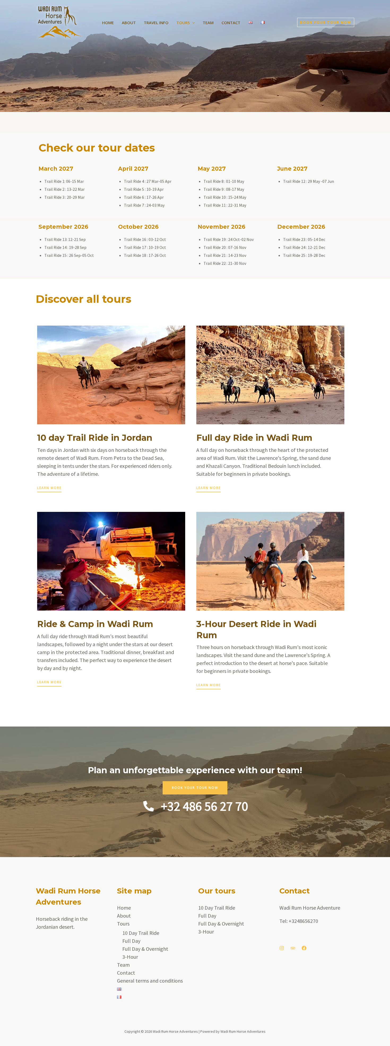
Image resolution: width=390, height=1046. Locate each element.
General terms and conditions (150, 980)
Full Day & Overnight (145, 948)
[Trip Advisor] (293, 948)
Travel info (156, 22)
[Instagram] (281, 948)
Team (208, 22)
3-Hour (130, 956)
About (129, 22)
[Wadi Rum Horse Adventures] (60, 21)
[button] (192, 23)
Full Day (131, 940)
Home (108, 22)
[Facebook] (304, 948)
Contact (231, 22)
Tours (183, 22)
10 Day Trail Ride (140, 933)
